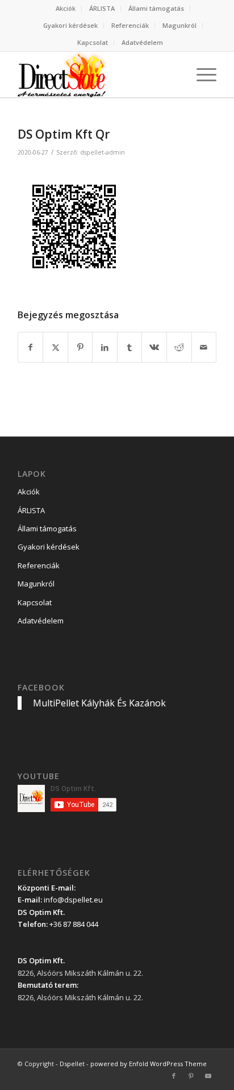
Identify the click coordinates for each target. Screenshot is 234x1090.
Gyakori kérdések (70, 25)
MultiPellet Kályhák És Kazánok (99, 703)
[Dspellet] (97, 74)
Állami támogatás (156, 8)
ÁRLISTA (102, 8)
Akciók (66, 8)
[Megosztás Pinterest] (80, 347)
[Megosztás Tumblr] (130, 347)
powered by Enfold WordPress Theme (148, 1063)
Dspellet (72, 1063)
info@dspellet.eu (73, 900)
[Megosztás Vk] (154, 347)
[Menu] (200, 74)
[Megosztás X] (55, 347)
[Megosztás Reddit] (179, 347)
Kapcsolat (92, 42)
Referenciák (130, 25)
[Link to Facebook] (173, 1075)
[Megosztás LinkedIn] (105, 347)
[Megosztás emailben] (204, 347)
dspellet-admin (102, 152)
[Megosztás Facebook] (30, 347)
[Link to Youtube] (207, 1075)
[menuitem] (66, 8)
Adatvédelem (142, 42)
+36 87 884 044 (73, 924)
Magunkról (179, 25)
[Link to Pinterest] (190, 1075)
